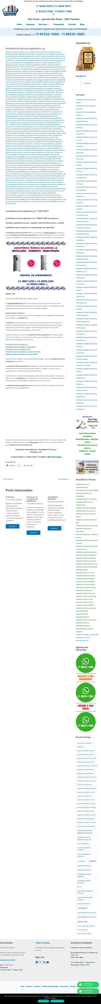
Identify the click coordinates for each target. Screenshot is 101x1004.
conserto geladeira (83, 843)
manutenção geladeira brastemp (85, 892)
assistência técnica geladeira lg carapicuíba (37, 71)
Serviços (37, 986)
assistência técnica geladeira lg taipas (19, 159)
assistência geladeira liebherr (86, 800)
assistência (80, 747)
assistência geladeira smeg (85, 811)
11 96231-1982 (73, 34)
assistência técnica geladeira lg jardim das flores (34, 101)
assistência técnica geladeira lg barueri (28, 60)
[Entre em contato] (87, 467)
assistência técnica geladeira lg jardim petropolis (23, 112)
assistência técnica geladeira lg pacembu (25, 129)
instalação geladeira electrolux (84, 882)
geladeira (93, 861)
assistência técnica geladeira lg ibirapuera (38, 88)
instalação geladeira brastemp (84, 875)
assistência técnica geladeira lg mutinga (29, 127)
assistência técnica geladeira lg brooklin (33, 65)
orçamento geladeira (83, 903)
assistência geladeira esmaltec (86, 781)
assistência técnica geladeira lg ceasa (35, 73)
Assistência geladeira (53, 498)
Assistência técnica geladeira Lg (17, 344)
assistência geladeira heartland (86, 788)
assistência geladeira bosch (85, 754)
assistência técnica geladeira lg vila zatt (40, 182)
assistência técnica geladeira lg (50, 52)
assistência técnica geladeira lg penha (19, 139)
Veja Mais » (12, 526)
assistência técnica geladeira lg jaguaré (39, 95)
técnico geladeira (82, 929)
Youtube (46, 943)
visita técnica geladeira (84, 933)
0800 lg (8, 52)
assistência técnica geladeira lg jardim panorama (30, 107)
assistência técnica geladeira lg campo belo (36, 69)
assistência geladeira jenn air (86, 792)
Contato (73, 986)
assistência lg (33, 52)
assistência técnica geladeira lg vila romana (40, 180)
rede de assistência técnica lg (38, 199)
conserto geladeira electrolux (83, 855)
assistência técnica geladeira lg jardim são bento (41, 116)
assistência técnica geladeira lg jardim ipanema (41, 103)
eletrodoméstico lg (12, 195)
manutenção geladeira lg (14, 197)
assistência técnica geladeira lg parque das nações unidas (45, 133)
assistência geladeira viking (85, 818)
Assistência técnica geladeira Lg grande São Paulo (23, 352)
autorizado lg (36, 191)
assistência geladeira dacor (85, 769)
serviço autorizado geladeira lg (18, 201)
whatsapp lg (12, 203)
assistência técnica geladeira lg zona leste (42, 184)
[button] (48, 24)
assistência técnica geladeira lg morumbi (24, 124)
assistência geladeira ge (84, 784)
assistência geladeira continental (87, 766)
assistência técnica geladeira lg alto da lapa (25, 58)
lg (45, 195)
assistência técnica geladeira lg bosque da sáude (30, 63)
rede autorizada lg (50, 197)
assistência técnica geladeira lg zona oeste (43, 186)
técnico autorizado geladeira (86, 926)
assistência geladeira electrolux (86, 777)
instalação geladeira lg (36, 195)
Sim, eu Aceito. (43, 1001)
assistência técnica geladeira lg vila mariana (25, 174)
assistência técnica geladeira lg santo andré (38, 152)
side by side (82, 922)
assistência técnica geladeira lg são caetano (44, 154)
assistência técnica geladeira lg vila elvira (31, 167)
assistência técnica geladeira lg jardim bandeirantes (24, 99)
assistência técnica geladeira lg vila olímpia (35, 178)
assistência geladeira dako (85, 773)
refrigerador (83, 908)
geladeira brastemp (84, 866)
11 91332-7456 (47, 34)
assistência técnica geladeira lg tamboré (47, 159)
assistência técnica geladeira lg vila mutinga (27, 176)
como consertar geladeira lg (30, 193)
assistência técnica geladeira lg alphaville (20, 56)
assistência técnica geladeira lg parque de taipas (22, 135)
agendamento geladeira (84, 743)
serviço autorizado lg (37, 201)
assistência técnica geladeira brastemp (84, 831)
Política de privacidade (50, 986)
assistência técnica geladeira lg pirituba (19, 144)
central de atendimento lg (51, 191)
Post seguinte (64, 479)
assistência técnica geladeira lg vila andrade (21, 163)
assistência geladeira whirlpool (86, 822)
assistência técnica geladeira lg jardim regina (32, 114)
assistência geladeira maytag (86, 803)
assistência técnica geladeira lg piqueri (48, 142)
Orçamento (64, 986)
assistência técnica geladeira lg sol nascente (21, 157)
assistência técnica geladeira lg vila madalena (21, 171)
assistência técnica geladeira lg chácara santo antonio (44, 75)
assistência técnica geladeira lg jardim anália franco (43, 97)
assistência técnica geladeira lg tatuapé (19, 161)
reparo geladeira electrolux (86, 917)
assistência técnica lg (41, 189)
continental (81, 861)
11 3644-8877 (63, 6)
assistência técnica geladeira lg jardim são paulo (22, 118)
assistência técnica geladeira (86, 826)
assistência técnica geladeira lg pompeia (26, 146)
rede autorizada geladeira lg (33, 197)
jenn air (79, 887)
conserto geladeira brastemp (83, 849)
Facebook (81, 76)
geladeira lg (23, 195)
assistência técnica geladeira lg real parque (32, 148)
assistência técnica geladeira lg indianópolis (40, 90)
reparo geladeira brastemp (86, 913)
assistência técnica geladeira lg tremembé (48, 161)
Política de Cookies (57, 1001)
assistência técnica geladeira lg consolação (27, 82)
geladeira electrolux (84, 870)
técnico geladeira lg (52, 201)
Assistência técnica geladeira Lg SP (18, 349)
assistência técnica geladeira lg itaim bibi (40, 92)
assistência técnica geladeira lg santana (37, 150)
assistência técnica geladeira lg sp (49, 157)
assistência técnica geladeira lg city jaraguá (28, 80)
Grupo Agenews (50, 233)
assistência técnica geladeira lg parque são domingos (39, 137)
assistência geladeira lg (20, 52)
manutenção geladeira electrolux (85, 898)
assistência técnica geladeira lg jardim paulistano (42, 110)
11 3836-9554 (44, 6)
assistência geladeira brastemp (86, 758)
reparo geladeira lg (56, 199)
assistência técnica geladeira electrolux (84, 838)
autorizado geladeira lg (23, 191)
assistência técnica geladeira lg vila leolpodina (43, 169)
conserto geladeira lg (48, 193)
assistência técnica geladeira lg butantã (38, 67)
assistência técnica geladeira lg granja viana (31, 86)
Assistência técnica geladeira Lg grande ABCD (22, 354)
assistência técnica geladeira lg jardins (28, 120)
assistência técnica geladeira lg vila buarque (26, 165)
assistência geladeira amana (85, 750)
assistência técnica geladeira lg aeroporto (50, 54)
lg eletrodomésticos (54, 195)
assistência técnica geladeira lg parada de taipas (38, 131)
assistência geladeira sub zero (86, 815)
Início (23, 986)
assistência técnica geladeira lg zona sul (20, 189)
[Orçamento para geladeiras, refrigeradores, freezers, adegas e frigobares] (87, 422)
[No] (99, 999)
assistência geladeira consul (85, 762)
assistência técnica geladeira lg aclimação (20, 54)
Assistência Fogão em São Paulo (87, 635)
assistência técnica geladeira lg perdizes (47, 139)
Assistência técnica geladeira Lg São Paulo (20, 347)
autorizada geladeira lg (58, 189)
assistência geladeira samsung (86, 807)
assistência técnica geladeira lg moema (22, 122)
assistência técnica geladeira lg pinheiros (20, 142)
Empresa (10, 497)
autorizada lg (10, 191)
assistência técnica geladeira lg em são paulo (25, 84)
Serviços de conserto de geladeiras (32, 499)
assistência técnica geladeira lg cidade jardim (21, 78)
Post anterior (7, 479)
